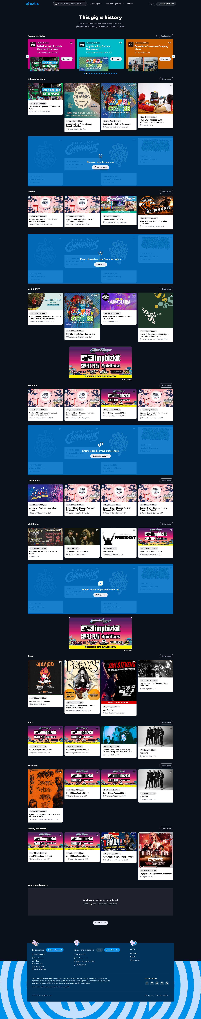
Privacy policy (149, 995)
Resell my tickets (40, 969)
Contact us (136, 960)
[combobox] (70, 4)
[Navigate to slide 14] (106, 73)
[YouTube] (152, 983)
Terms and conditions (162, 995)
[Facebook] (162, 983)
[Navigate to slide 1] (84, 73)
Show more (166, 79)
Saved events (39, 958)
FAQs (134, 957)
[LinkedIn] (157, 983)
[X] (167, 983)
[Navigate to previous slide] (27, 56)
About (135, 953)
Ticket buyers (95, 4)
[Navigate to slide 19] (115, 73)
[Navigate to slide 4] (89, 73)
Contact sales (113, 950)
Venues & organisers (114, 4)
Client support (81, 965)
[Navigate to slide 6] (93, 73)
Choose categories (100, 456)
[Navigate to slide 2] (86, 73)
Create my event (82, 958)
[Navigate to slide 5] (91, 73)
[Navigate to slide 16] (110, 73)
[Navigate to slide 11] (101, 73)
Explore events (39, 954)
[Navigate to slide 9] (98, 73)
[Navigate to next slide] (173, 56)
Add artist (100, 264)
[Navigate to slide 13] (105, 73)
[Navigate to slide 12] (103, 73)
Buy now (66, 59)
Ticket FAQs (38, 964)
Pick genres (100, 595)
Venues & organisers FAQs (85, 961)
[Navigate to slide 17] (111, 73)
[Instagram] (147, 983)
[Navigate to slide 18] (113, 73)
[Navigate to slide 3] (88, 73)
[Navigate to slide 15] (108, 73)
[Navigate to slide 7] (94, 73)
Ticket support (39, 966)
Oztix (129, 4)
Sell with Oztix (167, 4)
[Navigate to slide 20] (116, 73)
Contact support (56, 950)
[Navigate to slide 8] (96, 73)
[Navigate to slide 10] (99, 73)
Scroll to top (100, 923)
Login (100, 950)
